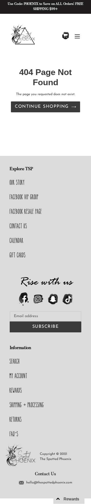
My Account (18, 376)
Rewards (16, 390)
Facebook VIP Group (24, 197)
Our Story (17, 182)
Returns (16, 419)
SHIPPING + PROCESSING (27, 405)
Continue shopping (42, 107)
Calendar (17, 240)
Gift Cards (18, 255)
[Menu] (77, 36)
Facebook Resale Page (26, 211)
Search (15, 361)
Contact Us (18, 226)
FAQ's (14, 434)
